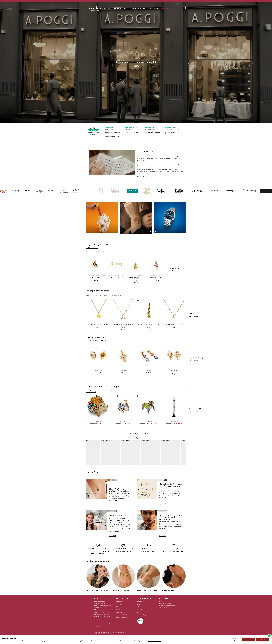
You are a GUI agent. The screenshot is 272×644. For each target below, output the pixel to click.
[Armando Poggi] (94, 8)
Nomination (140, 601)
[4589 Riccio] (98, 406)
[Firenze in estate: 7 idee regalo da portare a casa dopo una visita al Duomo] (152, 492)
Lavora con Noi (119, 604)
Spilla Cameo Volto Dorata (98, 369)
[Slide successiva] (184, 295)
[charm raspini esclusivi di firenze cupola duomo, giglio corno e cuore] (123, 576)
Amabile (139, 609)
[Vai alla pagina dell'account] (181, 8)
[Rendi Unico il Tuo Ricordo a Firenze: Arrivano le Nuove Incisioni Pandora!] (101, 524)
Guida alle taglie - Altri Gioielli (123, 617)
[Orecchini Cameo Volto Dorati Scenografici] (174, 355)
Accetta (249, 639)
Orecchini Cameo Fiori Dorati (148, 369)
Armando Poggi (105, 632)
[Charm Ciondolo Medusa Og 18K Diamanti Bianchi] (156, 265)
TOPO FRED (123, 420)
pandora (127, 515)
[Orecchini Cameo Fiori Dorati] (148, 355)
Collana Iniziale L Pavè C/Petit (174, 324)
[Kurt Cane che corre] (148, 406)
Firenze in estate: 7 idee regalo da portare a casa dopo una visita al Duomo (171, 486)
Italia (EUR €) (182, 4)
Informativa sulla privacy (155, 641)
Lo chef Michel (173, 420)
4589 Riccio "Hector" (98, 420)
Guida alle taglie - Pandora (123, 615)
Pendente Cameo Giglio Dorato (123, 369)
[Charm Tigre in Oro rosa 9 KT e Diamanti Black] (95, 265)
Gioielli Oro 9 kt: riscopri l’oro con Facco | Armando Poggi (120, 490)
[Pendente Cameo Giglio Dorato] (123, 355)
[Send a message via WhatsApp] (269, 636)
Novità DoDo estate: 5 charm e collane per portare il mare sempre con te (171, 517)
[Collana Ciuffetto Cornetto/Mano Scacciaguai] (123, 311)
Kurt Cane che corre (148, 420)
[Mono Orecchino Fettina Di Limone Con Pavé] (148, 311)
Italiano (173, 4)
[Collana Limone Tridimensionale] (98, 311)
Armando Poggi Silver (143, 615)
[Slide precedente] (181, 296)
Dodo (138, 604)
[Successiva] (151, 1)
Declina (262, 639)
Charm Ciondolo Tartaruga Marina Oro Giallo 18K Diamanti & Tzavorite (136, 277)
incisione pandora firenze (116, 515)
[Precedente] (120, 1)
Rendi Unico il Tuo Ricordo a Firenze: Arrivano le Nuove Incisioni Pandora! (119, 520)
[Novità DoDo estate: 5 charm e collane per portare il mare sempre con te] (152, 524)
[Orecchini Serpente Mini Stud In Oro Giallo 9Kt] (116, 265)
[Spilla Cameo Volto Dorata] (98, 355)
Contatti (117, 609)
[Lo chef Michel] (174, 406)
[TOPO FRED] (123, 406)
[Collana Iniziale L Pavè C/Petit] (174, 311)
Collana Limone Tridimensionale (98, 324)
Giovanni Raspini (142, 607)
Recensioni (118, 601)
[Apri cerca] (178, 8)
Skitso (139, 612)
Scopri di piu (97, 626)
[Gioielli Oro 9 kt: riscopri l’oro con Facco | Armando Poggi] (101, 492)
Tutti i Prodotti (119, 612)
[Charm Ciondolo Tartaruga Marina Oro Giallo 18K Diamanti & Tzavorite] (136, 265)
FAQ (116, 607)
